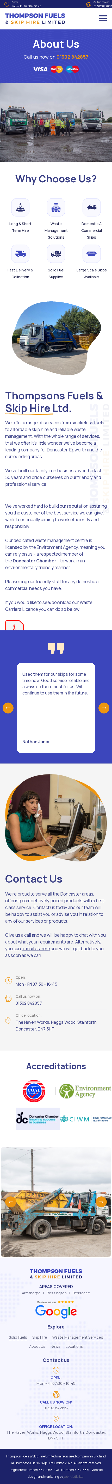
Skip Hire (39, 1337)
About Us (37, 1346)
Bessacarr (81, 1292)
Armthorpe (31, 1292)
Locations (74, 1346)
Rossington (57, 1292)
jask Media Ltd (74, 1476)
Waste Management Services (77, 1337)
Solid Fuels (18, 1337)
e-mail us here (36, 949)
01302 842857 (72, 57)
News (55, 1346)
